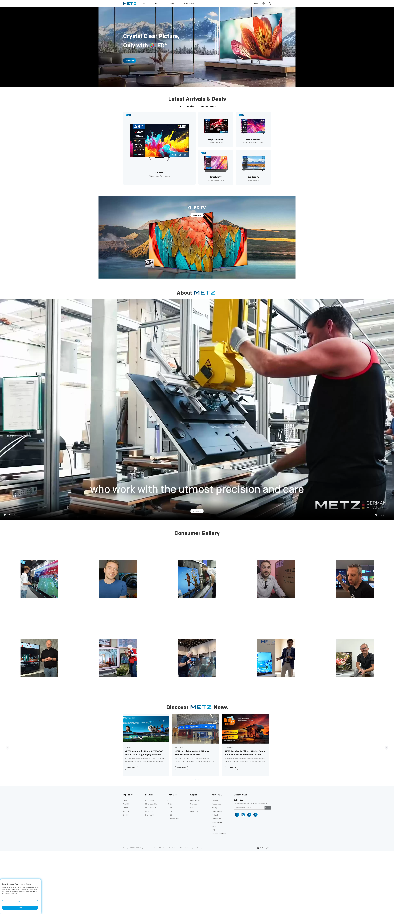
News (214, 826)
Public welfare (217, 822)
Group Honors (217, 811)
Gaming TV (149, 811)
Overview (215, 800)
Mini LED (126, 804)
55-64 (169, 811)
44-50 (169, 815)
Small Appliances (208, 106)
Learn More (197, 215)
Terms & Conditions (161, 848)
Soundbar (190, 106)
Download (193, 804)
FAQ (191, 808)
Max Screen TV (150, 808)
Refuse (20, 902)
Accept (20, 908)
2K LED (126, 815)
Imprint (193, 848)
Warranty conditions (219, 834)
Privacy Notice (184, 848)
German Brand (240, 795)
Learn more (197, 511)
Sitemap (199, 848)
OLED (125, 800)
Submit (267, 808)
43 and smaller (173, 819)
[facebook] (237, 815)
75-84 (169, 804)
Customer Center (196, 800)
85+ (168, 800)
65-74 (169, 808)
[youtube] (255, 815)
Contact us (254, 4)
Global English (264, 848)
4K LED (126, 811)
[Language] (263, 3)
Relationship (216, 804)
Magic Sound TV (151, 804)
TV (180, 106)
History (214, 808)
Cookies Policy (173, 848)
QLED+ (125, 808)
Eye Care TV (149, 815)
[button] (182, 84)
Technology (216, 815)
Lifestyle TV (149, 800)
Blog (213, 830)
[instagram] (243, 815)
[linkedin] (249, 815)
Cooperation (216, 819)
